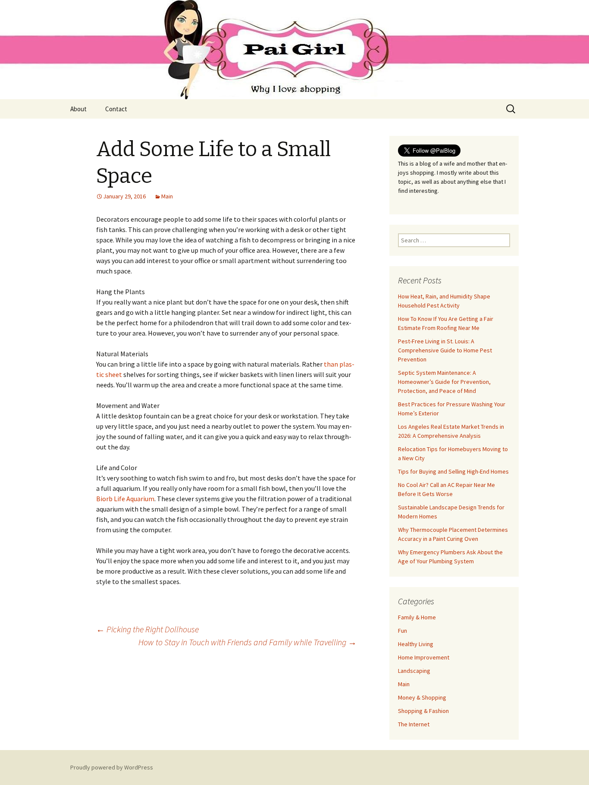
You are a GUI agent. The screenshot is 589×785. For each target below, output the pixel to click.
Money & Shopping (422, 697)
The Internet (413, 724)
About (78, 109)
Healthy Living (415, 644)
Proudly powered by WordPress (111, 767)
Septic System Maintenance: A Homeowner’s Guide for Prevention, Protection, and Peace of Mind (444, 382)
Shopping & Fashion (423, 711)
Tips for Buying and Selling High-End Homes (453, 471)
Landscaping (414, 671)
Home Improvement (423, 657)
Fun (402, 630)
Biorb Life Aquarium (125, 498)
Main (167, 196)
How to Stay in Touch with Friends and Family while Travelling (247, 642)
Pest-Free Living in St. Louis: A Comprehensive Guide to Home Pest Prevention (445, 350)
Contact (116, 109)
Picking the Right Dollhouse (147, 629)
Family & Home (417, 617)
